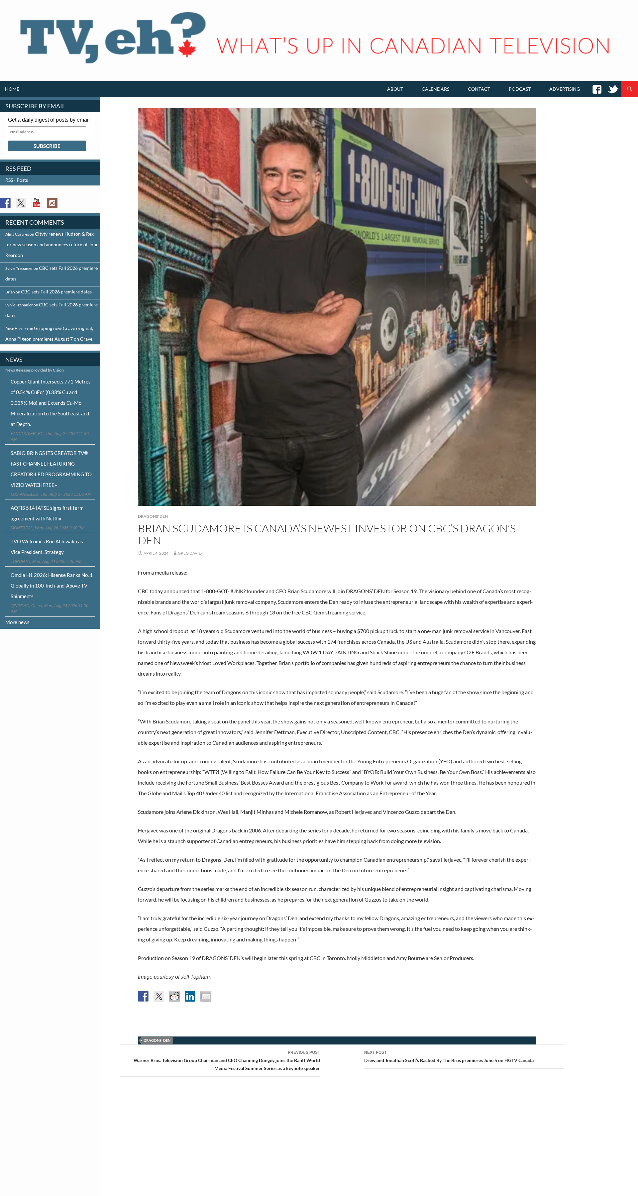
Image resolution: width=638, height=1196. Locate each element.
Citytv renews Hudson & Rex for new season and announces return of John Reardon (52, 244)
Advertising (564, 89)
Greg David (190, 553)
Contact (479, 89)
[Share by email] (205, 996)
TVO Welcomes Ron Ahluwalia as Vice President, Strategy (47, 546)
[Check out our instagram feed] (52, 203)
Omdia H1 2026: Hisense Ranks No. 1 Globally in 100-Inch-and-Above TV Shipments (52, 585)
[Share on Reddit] (174, 996)
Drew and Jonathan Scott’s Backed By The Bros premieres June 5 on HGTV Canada (449, 1056)
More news (17, 622)
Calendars (435, 89)
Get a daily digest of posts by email (49, 120)
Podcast (520, 89)
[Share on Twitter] (159, 996)
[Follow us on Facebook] (5, 203)
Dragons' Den (153, 516)
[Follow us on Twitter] (21, 203)
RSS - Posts (16, 180)
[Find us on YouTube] (36, 203)
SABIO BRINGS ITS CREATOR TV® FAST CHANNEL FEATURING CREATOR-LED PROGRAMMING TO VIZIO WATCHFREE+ (51, 469)
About (395, 89)
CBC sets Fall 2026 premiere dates (56, 291)
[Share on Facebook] (143, 996)
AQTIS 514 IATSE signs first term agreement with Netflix (47, 513)
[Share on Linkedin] (190, 996)
